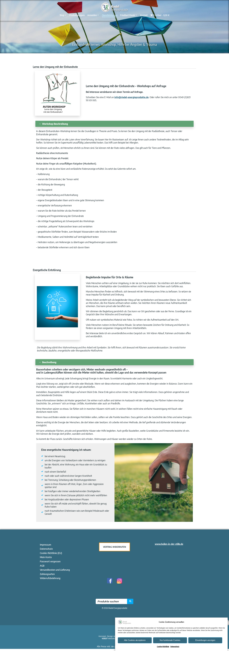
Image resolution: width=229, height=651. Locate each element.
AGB (42, 565)
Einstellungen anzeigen (205, 640)
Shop (62, 15)
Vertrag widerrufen (114, 547)
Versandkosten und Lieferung (55, 569)
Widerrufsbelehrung (50, 578)
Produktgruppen (77, 15)
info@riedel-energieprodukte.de (131, 97)
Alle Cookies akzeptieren (135, 640)
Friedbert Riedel (127, 15)
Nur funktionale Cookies (170, 640)
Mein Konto (46, 557)
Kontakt (144, 15)
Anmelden (92, 15)
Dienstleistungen (110, 15)
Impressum (45, 544)
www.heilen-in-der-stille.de (169, 543)
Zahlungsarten (47, 573)
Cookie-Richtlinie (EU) (51, 552)
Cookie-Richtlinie (163, 647)
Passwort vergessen (50, 561)
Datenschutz (174, 647)
